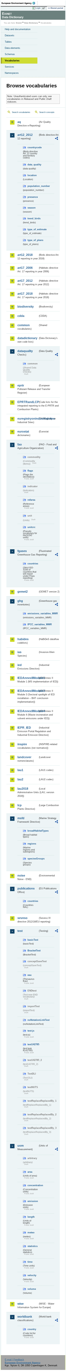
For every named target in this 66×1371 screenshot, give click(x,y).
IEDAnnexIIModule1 (27, 677)
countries (32, 563)
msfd (20, 818)
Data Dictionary (31, 23)
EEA (19, 3)
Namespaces (12, 73)
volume (31, 1289)
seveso (22, 918)
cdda (20, 315)
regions (31, 843)
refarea (31, 499)
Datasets (9, 35)
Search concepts (46, 112)
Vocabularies (12, 60)
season (31, 207)
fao (19, 444)
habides (23, 639)
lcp (19, 805)
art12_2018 (25, 254)
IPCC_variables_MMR (32, 624)
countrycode (32, 147)
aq (19, 121)
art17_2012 (25, 280)
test (20, 930)
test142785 (32, 1044)
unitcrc (31, 527)
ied (19, 665)
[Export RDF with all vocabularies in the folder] (56, 139)
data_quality (32, 164)
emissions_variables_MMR (32, 613)
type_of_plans (32, 240)
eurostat (23, 431)
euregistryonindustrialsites (27, 418)
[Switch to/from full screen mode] (44, 8)
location (32, 175)
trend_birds (32, 218)
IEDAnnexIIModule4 (27, 711)
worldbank (24, 1316)
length (31, 1216)
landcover (24, 757)
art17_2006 (25, 267)
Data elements (12, 48)
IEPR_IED (24, 727)
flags (30, 470)
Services (9, 66)
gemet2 (22, 591)
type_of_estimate (32, 229)
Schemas (10, 54)
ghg (20, 600)
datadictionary (27, 338)
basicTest (32, 939)
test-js (30, 1030)
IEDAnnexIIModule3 (27, 690)
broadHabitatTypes (32, 830)
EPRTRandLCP (27, 402)
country (31, 1329)
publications (26, 888)
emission (32, 1201)
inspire (22, 744)
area (29, 1171)
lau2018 (22, 788)
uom (20, 1145)
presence (32, 197)
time (29, 1261)
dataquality (25, 351)
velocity (31, 1275)
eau (29, 975)
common (23, 325)
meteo (30, 1232)
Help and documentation (17, 29)
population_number (32, 186)
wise (20, 1303)
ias (19, 652)
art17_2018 (25, 293)
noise (21, 875)
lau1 (20, 770)
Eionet (19, 23)
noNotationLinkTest (32, 1020)
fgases (22, 551)
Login (38, 8)
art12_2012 (25, 134)
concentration (32, 1185)
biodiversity (25, 306)
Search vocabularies (21, 112)
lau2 (20, 779)
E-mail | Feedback (14, 1359)
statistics (32, 1246)
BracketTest (32, 950)
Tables (8, 41)
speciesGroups (32, 858)
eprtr (20, 385)
